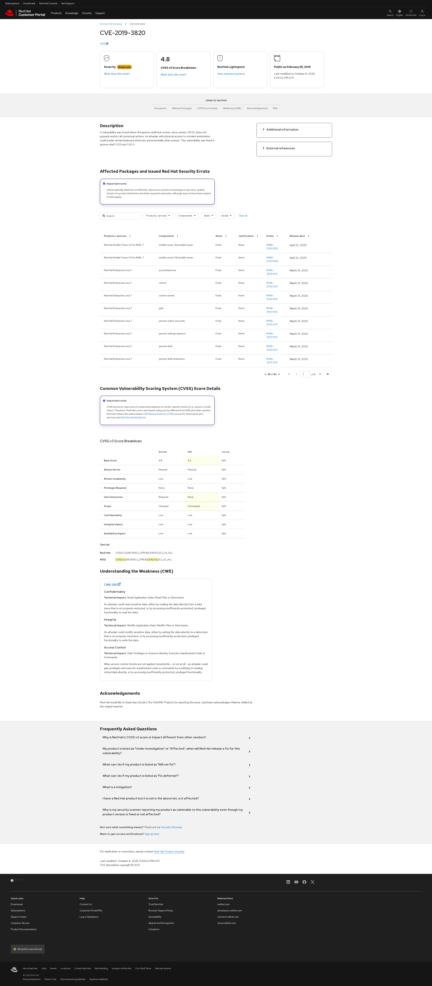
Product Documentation (24, 929)
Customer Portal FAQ (91, 910)
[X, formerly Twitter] (312, 883)
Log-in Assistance (89, 916)
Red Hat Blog (101, 968)
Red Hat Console (48, 3)
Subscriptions (12, 3)
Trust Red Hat (155, 904)
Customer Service (20, 923)
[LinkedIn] (288, 883)
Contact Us (86, 904)
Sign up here (152, 834)
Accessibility (154, 916)
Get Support (67, 3)
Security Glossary (171, 827)
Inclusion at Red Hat (121, 968)
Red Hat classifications (133, 417)
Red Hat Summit (163, 968)
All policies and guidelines (72, 979)
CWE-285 (110, 584)
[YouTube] (296, 883)
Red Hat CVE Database (111, 24)
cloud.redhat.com (226, 923)
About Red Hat (30, 968)
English (399, 15)
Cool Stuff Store (143, 968)
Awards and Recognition (161, 923)
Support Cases (18, 916)
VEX (103, 43)
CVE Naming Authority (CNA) (158, 413)
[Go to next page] (320, 374)
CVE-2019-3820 (137, 24)
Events (53, 968)
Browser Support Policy (160, 910)
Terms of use (50, 979)
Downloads (29, 3)
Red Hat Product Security (169, 851)
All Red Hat (411, 15)
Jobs (44, 968)
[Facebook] (304, 883)
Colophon (153, 929)
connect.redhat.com (228, 916)
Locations (65, 968)
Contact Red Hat (82, 968)
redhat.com (223, 904)
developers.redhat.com (229, 910)
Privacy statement (31, 979)
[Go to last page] (328, 374)
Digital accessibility (98, 979)
